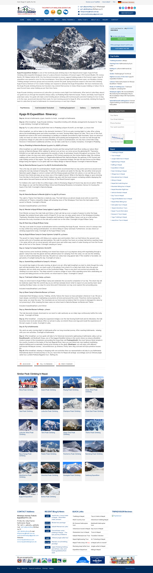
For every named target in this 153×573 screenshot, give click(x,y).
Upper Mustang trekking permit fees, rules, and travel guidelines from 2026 (60, 550)
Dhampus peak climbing (71, 411)
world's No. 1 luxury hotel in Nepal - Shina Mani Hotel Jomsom (60, 517)
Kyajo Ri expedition (25, 496)
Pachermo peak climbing (72, 454)
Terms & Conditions (35, 568)
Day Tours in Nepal (117, 195)
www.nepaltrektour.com (25, 540)
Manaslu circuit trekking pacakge (59, 542)
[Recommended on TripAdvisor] (59, 12)
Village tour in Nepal (118, 174)
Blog (18, 568)
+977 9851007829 (86, 6)
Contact (114, 20)
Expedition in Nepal (117, 168)
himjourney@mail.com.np (90, 11)
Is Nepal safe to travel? (99, 542)
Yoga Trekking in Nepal (119, 217)
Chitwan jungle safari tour (60, 538)
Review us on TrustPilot (93, 2)
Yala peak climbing (26, 411)
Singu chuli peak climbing (69, 433)
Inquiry (105, 20)
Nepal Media (130, 568)
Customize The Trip (122, 48)
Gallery (83, 108)
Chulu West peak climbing (91, 390)
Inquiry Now (122, 39)
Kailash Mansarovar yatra (60, 526)
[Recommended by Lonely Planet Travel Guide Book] (46, 12)
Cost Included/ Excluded (44, 108)
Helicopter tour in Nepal (119, 205)
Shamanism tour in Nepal (81, 532)
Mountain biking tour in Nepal (120, 186)
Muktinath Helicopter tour (98, 524)
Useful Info (95, 108)
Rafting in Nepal (116, 165)
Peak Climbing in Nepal (37, 67)
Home (22, 20)
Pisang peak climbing (70, 390)
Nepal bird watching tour (119, 183)
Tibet (38, 20)
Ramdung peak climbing (94, 454)
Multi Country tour (79, 520)
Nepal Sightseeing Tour (81, 539)
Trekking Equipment (67, 108)
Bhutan (47, 20)
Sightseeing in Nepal (118, 161)
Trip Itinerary (25, 108)
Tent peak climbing (48, 432)
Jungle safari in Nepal (98, 546)
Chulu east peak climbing (94, 411)
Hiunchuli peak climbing (49, 475)
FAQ (114, 2)
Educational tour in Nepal (119, 177)
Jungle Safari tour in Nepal (120, 158)
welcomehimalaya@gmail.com (92, 14)
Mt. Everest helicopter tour (80, 524)
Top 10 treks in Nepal (98, 516)
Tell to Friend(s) (46, 364)
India (56, 20)
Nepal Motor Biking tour (119, 201)
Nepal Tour (82, 20)
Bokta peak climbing (48, 496)
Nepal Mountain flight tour (119, 189)
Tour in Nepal (115, 155)
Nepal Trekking (68, 20)
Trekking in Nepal (117, 152)
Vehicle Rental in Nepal (119, 192)
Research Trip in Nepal (119, 214)
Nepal (29, 20)
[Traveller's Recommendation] (65, 12)
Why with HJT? (127, 13)
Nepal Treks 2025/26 (81, 542)
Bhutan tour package (59, 522)
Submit (128, 142)
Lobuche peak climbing (49, 411)
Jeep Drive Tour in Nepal (119, 220)
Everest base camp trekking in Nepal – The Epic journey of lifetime (59, 532)
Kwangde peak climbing (71, 475)
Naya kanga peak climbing (25, 455)
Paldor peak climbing (48, 454)
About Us (95, 20)
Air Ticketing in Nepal (98, 539)
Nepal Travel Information (119, 211)
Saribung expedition (92, 475)
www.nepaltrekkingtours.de (27, 542)
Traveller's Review (97, 535)
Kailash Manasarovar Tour (81, 535)
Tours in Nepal (96, 532)
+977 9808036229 (86, 9)
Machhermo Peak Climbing (25, 476)
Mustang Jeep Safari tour (81, 546)
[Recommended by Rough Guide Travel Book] (53, 12)
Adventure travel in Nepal (81, 528)
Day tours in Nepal (97, 528)
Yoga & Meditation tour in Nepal (121, 198)
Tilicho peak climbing (93, 432)
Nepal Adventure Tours (119, 208)
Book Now (26, 364)
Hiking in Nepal (116, 180)
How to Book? (106, 2)
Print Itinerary (67, 364)
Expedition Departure (80, 549)
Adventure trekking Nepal (99, 520)
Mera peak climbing (26, 390)
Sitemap (45, 568)
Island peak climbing (48, 390)
